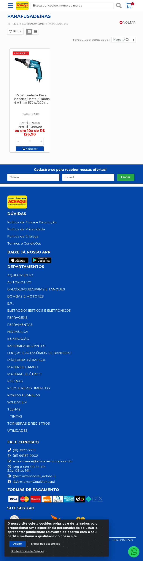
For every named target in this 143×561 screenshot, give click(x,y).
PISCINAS (15, 381)
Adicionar (31, 148)
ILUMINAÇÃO (18, 339)
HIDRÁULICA (17, 332)
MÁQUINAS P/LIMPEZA (26, 360)
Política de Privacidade (26, 229)
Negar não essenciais (45, 543)
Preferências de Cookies (27, 551)
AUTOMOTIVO (19, 282)
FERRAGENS (17, 317)
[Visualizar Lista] (35, 32)
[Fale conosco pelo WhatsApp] (133, 551)
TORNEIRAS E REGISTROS (28, 423)
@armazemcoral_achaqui (33, 476)
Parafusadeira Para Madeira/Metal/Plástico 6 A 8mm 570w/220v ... (32, 98)
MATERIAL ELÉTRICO (24, 374)
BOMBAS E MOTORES (25, 296)
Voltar (129, 22)
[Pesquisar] (118, 5)
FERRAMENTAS (20, 324)
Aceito (17, 543)
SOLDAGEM (17, 402)
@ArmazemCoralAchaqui (33, 482)
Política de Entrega (23, 236)
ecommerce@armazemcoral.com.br (42, 461)
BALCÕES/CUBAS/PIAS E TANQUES (36, 289)
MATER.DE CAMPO (22, 367)
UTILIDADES (17, 430)
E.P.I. (10, 303)
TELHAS (13, 409)
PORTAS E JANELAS (23, 395)
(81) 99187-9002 (25, 455)
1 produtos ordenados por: (91, 39)
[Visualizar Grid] (29, 32)
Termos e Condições (24, 243)
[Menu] (10, 5)
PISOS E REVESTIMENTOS (28, 388)
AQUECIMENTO (20, 275)
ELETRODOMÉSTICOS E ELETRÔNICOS (39, 310)
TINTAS (16, 416)
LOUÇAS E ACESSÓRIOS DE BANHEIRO (39, 353)
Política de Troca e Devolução (32, 222)
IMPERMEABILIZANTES (26, 346)
